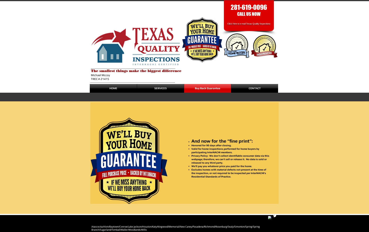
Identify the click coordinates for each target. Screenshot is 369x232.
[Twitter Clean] (275, 216)
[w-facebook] (270, 218)
